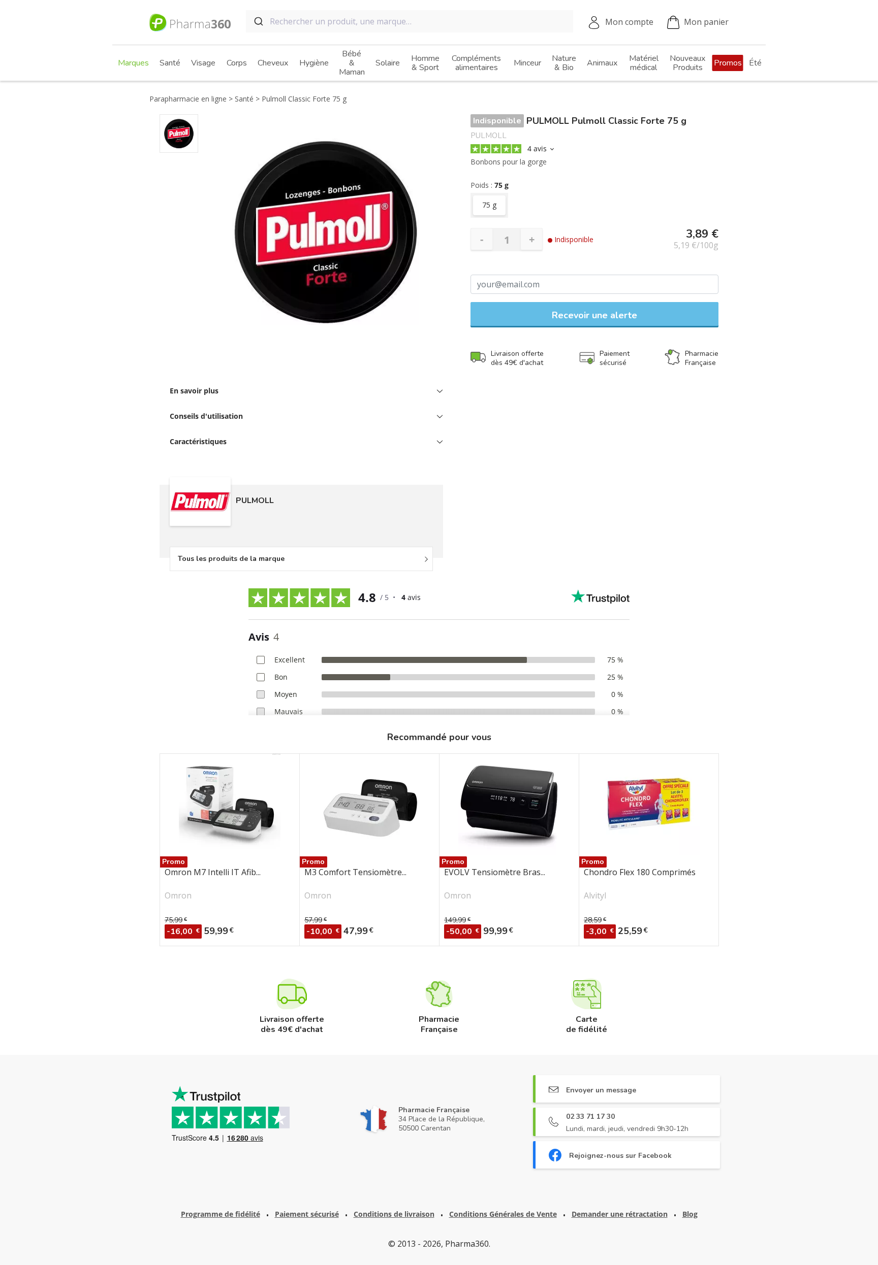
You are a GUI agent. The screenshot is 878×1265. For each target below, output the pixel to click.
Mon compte (629, 21)
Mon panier (706, 21)
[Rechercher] (258, 21)
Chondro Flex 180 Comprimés (640, 873)
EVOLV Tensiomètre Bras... (494, 873)
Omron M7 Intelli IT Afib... (213, 873)
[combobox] (409, 21)
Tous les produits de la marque (231, 558)
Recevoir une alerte (594, 315)
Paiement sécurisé (307, 1214)
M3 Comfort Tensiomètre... (355, 873)
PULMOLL (489, 135)
